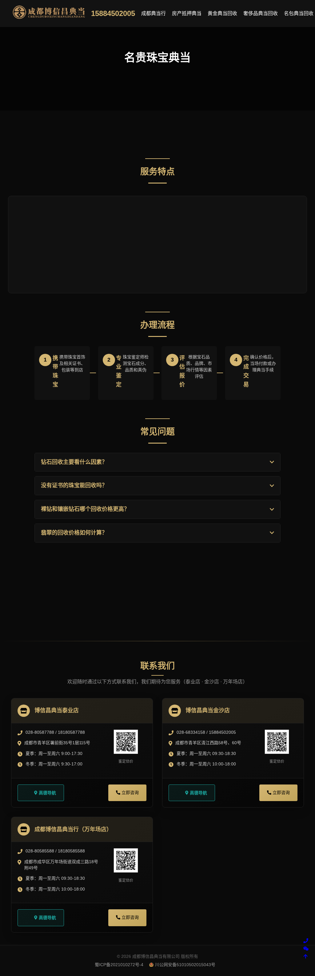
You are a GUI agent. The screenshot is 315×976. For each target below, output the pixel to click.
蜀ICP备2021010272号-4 (119, 964)
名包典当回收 (298, 13)
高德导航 (47, 792)
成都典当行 (153, 13)
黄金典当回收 (222, 13)
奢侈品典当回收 (260, 13)
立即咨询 (130, 617)
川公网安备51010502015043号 (185, 964)
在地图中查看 (191, 617)
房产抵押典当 (186, 13)
